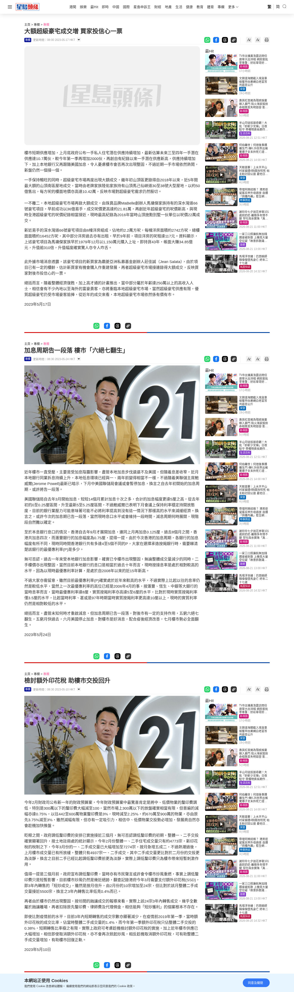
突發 (242, 89)
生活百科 (245, 133)
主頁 (27, 24)
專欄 (37, 24)
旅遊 (242, 244)
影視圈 (244, 66)
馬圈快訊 (245, 267)
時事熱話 (245, 200)
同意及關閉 (255, 982)
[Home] (27, 7)
